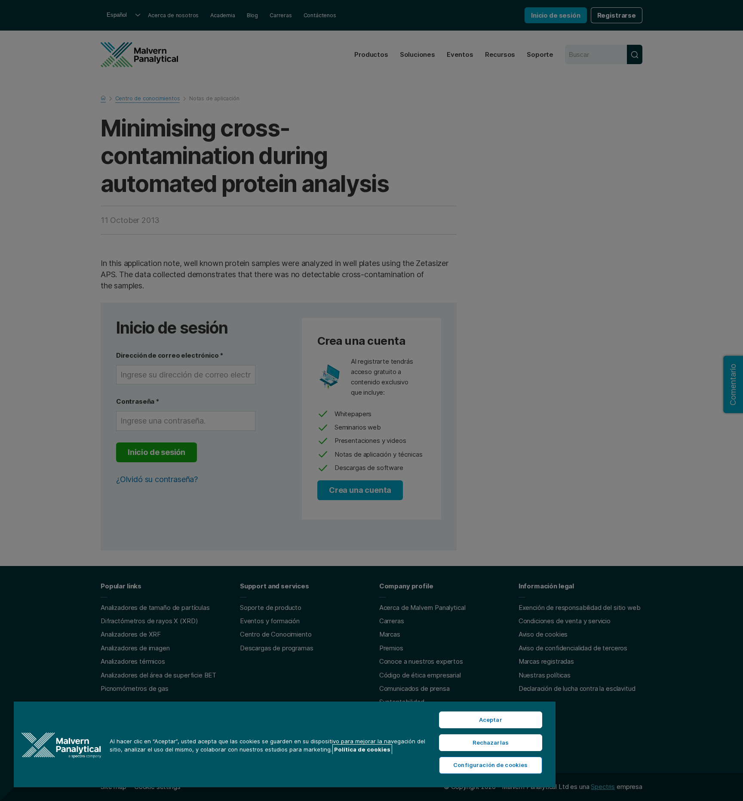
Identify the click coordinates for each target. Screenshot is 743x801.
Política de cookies (362, 749)
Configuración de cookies (490, 764)
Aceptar (490, 719)
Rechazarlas (491, 742)
